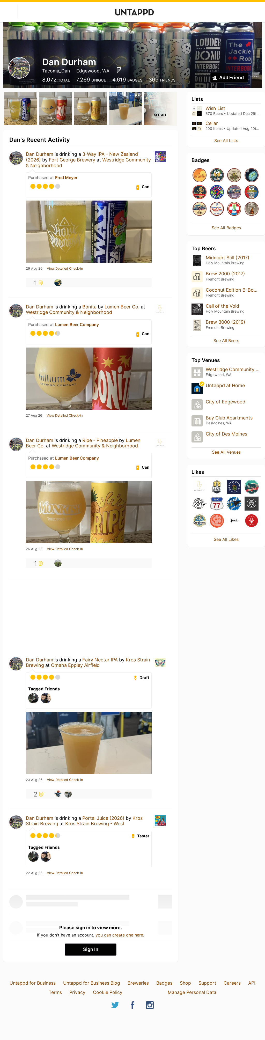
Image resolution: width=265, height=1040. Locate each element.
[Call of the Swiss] (234, 209)
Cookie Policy (107, 992)
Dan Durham (39, 154)
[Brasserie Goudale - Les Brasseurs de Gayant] (234, 521)
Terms (55, 992)
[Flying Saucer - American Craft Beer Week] (252, 192)
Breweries (138, 983)
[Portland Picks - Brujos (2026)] (200, 209)
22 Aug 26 (34, 873)
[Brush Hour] (252, 209)
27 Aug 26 (34, 415)
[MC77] (217, 504)
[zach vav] (58, 282)
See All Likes (226, 539)
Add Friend (231, 77)
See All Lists (226, 140)
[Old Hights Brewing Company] (200, 521)
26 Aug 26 (34, 549)
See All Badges (226, 227)
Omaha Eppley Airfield (75, 665)
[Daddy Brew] (252, 521)
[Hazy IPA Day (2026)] (200, 175)
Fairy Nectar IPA (100, 659)
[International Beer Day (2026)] (252, 175)
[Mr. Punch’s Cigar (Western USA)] (200, 192)
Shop (185, 983)
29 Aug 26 (34, 268)
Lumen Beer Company (77, 324)
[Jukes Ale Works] (217, 487)
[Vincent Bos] (68, 794)
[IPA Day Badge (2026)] (234, 175)
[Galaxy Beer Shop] (234, 504)
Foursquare (119, 70)
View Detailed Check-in (65, 268)
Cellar (211, 123)
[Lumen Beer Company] (200, 487)
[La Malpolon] (200, 504)
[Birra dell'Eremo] (252, 504)
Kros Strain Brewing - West (94, 823)
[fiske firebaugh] (58, 563)
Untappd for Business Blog (91, 983)
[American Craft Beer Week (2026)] (217, 209)
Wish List (215, 108)
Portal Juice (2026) (103, 818)
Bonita (89, 306)
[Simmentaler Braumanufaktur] (252, 487)
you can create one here (119, 935)
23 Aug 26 (34, 780)
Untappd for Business (33, 983)
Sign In (90, 949)
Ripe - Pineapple (100, 440)
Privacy (77, 992)
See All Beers (226, 340)
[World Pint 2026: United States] (217, 192)
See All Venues (226, 452)
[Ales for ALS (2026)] (217, 175)
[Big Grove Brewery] (234, 487)
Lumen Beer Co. (122, 306)
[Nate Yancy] (58, 794)
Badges (164, 983)
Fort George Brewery (72, 160)
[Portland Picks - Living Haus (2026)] (234, 192)
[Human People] (217, 521)
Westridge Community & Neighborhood (69, 312)
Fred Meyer (66, 177)
